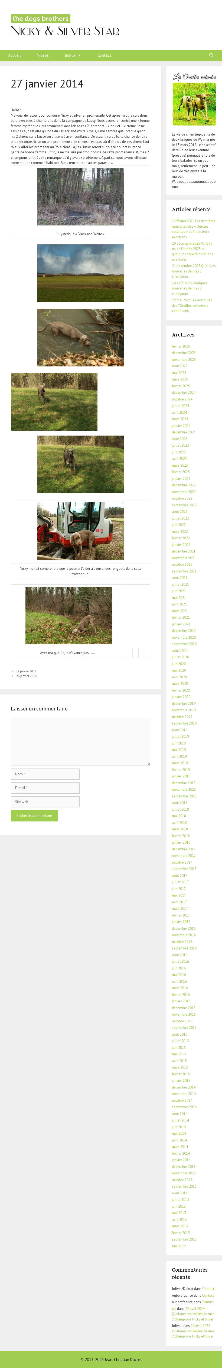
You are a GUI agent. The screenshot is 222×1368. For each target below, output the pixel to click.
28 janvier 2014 (26, 676)
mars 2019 (180, 763)
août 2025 (179, 366)
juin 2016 (179, 968)
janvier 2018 (181, 842)
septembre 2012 (184, 1239)
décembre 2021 (183, 551)
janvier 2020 (181, 697)
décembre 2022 (183, 485)
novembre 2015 (184, 1014)
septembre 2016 (184, 948)
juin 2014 (179, 1127)
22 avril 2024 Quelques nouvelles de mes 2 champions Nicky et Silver (193, 1314)
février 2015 (181, 1074)
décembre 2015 (183, 1008)
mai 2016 (179, 974)
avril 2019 (179, 756)
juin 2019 (179, 743)
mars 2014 (180, 1146)
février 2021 (181, 617)
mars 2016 (180, 988)
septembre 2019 (184, 723)
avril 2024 (179, 412)
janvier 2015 (181, 1080)
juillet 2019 (180, 736)
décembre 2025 (183, 353)
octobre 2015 (182, 1021)
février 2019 (181, 769)
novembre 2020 (184, 637)
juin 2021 (179, 591)
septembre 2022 (184, 505)
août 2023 (179, 439)
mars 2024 (180, 419)
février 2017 (181, 915)
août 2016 (179, 955)
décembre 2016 (183, 928)
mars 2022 (180, 531)
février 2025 (181, 386)
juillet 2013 (180, 1199)
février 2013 (181, 1233)
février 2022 (181, 538)
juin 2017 (179, 889)
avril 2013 (179, 1219)
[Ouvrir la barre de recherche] (211, 55)
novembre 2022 (184, 492)
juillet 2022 (180, 518)
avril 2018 (179, 822)
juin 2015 (179, 1047)
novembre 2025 (184, 359)
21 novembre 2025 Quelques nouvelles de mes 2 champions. (194, 271)
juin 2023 (179, 452)
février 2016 (181, 994)
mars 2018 (180, 829)
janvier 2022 (181, 545)
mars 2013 (180, 1226)
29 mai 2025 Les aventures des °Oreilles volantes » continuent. (192, 305)
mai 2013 (179, 1213)
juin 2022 (179, 525)
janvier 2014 (181, 1160)
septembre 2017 (184, 869)
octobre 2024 (182, 399)
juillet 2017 (180, 882)
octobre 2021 (182, 564)
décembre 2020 (183, 630)
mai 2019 (179, 749)
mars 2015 (180, 1067)
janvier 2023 (181, 478)
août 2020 (179, 650)
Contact (104, 55)
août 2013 (179, 1193)
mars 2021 (180, 611)
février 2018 (181, 836)
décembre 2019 (183, 703)
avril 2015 (179, 1061)
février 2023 (181, 472)
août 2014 (179, 1113)
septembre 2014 (184, 1107)
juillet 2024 (180, 405)
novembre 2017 (184, 855)
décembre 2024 (183, 392)
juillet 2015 (180, 1041)
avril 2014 (179, 1140)
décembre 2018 (183, 783)
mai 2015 (179, 1054)
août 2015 (179, 1034)
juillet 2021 (180, 584)
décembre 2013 (183, 1166)
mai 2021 (179, 597)
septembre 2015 (184, 1027)
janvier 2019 (181, 776)
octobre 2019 (182, 717)
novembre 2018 (184, 789)
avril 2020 (179, 677)
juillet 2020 (180, 657)
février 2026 (181, 346)
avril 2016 (179, 981)
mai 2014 (179, 1133)
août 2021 (179, 577)
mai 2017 (179, 895)
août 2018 (179, 802)
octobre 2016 (182, 941)
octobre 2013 (182, 1180)
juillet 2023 (180, 445)
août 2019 (179, 730)
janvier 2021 (181, 624)
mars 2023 (180, 465)
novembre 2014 (184, 1093)
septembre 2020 (184, 644)
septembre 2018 (184, 796)
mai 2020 (179, 670)
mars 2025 (180, 379)
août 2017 (179, 875)
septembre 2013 (184, 1186)
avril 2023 (179, 458)
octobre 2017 (182, 862)
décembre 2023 (183, 432)
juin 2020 (179, 664)
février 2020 (181, 690)
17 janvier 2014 (26, 671)
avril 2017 (179, 902)
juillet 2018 (180, 809)
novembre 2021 (184, 558)
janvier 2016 (181, 1001)
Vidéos (43, 55)
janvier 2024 (181, 425)
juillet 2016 (180, 961)
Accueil (14, 55)
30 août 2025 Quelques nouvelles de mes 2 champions (189, 288)
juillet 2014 (180, 1120)
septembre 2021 (184, 571)
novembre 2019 (184, 710)
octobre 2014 (182, 1100)
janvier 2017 (181, 921)
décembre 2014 (183, 1087)
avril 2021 (179, 604)
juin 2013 (179, 1206)
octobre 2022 (182, 498)
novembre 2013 (184, 1173)
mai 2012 (179, 1246)
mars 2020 (180, 683)
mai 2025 (179, 372)
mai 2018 (179, 816)
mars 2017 (180, 908)
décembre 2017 (183, 849)
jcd (174, 1308)
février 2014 (181, 1153)
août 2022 (179, 511)
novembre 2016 (184, 935)
